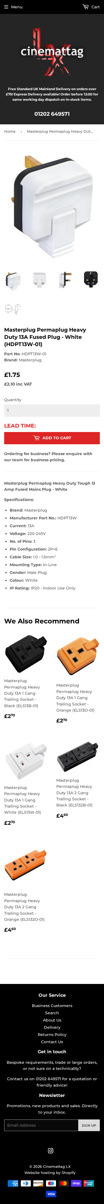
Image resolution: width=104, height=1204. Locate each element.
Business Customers (52, 1005)
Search (52, 1012)
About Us (52, 1020)
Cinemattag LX (57, 1166)
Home (10, 131)
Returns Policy (52, 1034)
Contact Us (52, 1041)
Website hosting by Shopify (49, 1172)
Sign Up (89, 1125)
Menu (16, 6)
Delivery (52, 1027)
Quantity (12, 399)
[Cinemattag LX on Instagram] (51, 1151)
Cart (95, 6)
